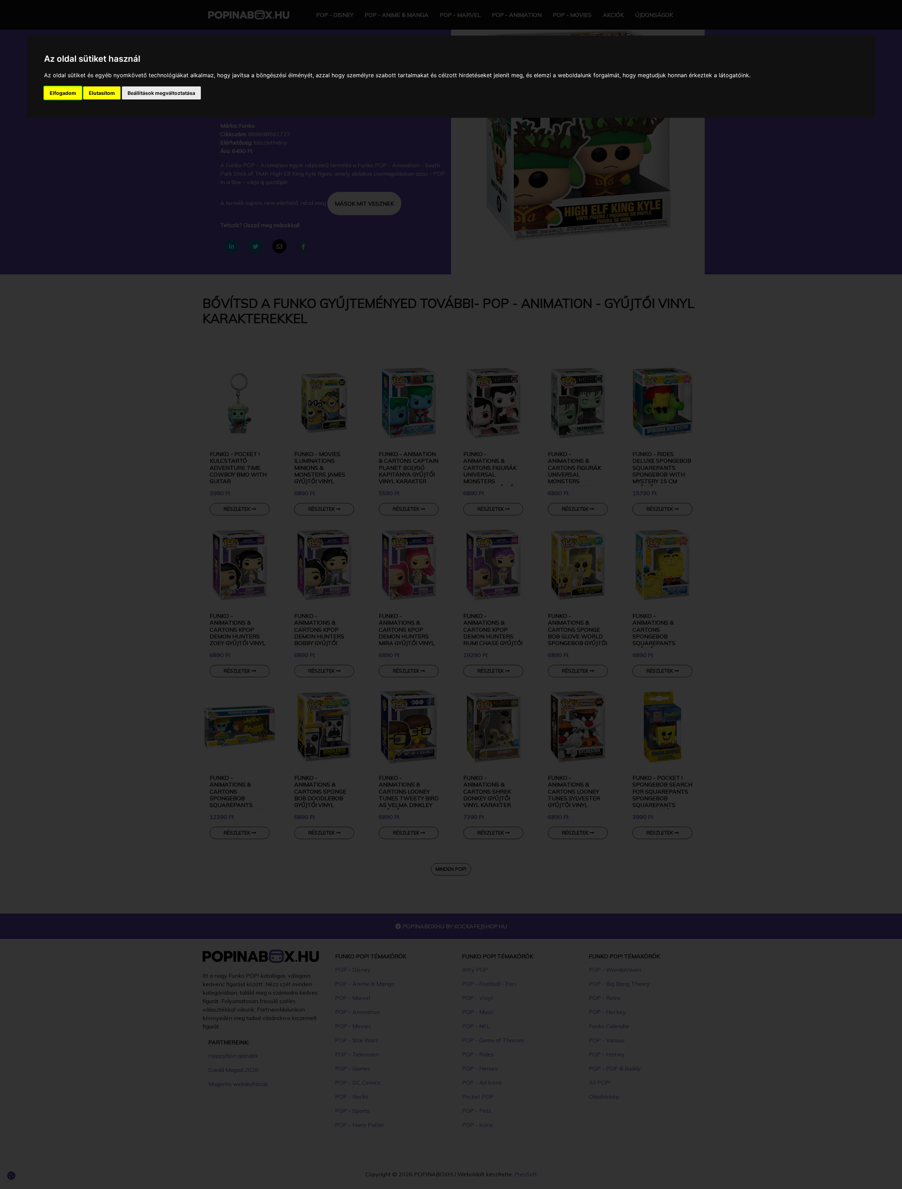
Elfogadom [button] (63, 93)
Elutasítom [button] (102, 93)
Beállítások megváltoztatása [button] (161, 93)
